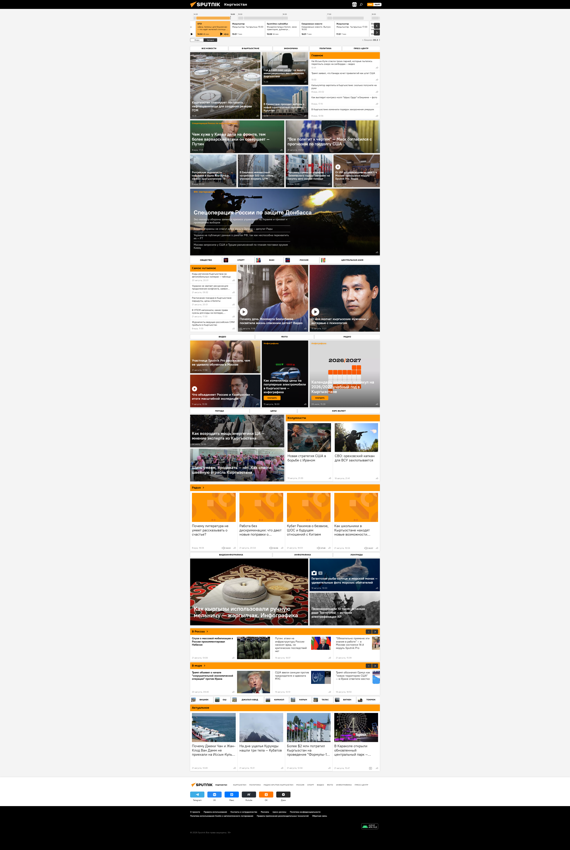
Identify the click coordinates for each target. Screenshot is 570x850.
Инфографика (344, 784)
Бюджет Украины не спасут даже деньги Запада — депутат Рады (233, 228)
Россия (300, 784)
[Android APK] (370, 826)
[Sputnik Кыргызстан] (206, 8)
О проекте (195, 812)
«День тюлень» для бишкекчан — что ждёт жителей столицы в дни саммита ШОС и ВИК (212, 29)
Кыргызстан (239, 784)
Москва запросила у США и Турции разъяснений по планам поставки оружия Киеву (241, 246)
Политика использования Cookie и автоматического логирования (221, 816)
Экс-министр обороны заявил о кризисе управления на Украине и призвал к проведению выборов (240, 221)
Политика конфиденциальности (305, 812)
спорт (310, 784)
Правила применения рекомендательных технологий (283, 816)
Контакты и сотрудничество (244, 812)
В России (198, 631)
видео (320, 784)
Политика (255, 784)
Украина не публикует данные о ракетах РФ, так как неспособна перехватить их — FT (241, 236)
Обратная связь (319, 816)
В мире (197, 666)
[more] (257, 116)
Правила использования (215, 812)
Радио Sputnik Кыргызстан (278, 784)
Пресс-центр (361, 784)
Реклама (265, 812)
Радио (196, 488)
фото (330, 784)
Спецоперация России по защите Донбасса (214, 123)
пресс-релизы (279, 812)
